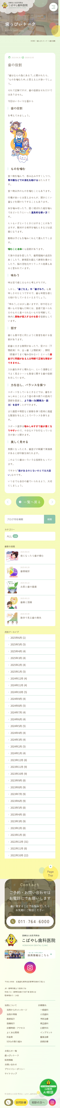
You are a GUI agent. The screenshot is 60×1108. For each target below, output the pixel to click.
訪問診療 (44, 1041)
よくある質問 (13, 1032)
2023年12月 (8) (18, 760)
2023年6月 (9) (18, 801)
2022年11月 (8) (18, 848)
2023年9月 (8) (18, 780)
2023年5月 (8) (18, 807)
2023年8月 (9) (18, 787)
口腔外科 (44, 1027)
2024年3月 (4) (18, 739)
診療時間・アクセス (16, 1027)
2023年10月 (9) (18, 773)
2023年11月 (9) (18, 767)
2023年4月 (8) (18, 814)
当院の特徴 (12, 1014)
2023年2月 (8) (18, 828)
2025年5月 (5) (18, 644)
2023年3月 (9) (18, 821)
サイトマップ (11, 1073)
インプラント (46, 1032)
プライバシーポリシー (15, 1068)
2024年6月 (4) (18, 719)
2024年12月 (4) (18, 678)
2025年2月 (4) (18, 665)
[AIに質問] (48, 1087)
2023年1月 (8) (18, 835)
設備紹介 (11, 1023)
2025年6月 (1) (18, 637)
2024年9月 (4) (18, 699)
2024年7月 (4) (18, 712)
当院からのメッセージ (17, 1009)
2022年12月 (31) (19, 841)
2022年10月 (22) (19, 855)
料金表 (10, 1036)
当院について (11, 1005)
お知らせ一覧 (11, 1050)
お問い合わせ (11, 1064)
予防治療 (44, 1018)
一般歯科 (44, 1009)
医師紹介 (11, 1018)
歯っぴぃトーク (12, 1055)
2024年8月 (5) (18, 705)
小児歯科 (44, 1014)
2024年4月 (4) (18, 733)
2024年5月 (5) (18, 726)
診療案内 (42, 1005)
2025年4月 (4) (18, 651)
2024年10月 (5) (18, 692)
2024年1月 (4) (18, 753)
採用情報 (9, 1059)
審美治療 (44, 1036)
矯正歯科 (44, 1023)
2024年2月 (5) (18, 746)
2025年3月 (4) (18, 658)
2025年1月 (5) (18, 671)
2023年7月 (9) (18, 794)
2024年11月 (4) (18, 685)
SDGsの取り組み (14, 1041)
